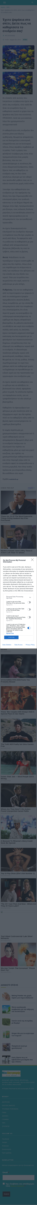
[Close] (33, 560)
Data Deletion (6, 645)
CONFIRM (11, 637)
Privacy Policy (30, 645)
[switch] (29, 602)
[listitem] (18, 597)
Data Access (18, 645)
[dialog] (18, 602)
